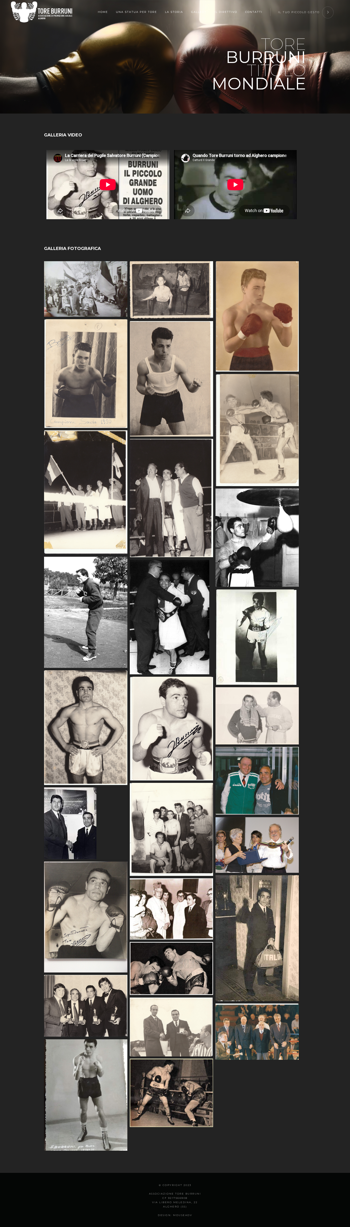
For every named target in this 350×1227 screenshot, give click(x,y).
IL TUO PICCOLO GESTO (299, 12)
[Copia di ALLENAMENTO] (257, 538)
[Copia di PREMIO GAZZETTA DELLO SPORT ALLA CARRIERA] (257, 1031)
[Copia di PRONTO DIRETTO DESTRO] (171, 1093)
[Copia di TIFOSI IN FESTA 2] (85, 289)
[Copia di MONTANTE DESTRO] (171, 968)
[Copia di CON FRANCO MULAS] (257, 715)
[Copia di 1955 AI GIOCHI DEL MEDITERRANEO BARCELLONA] (171, 379)
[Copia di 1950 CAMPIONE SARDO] (85, 373)
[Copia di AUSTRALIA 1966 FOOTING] (85, 612)
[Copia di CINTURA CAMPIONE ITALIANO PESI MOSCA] (85, 727)
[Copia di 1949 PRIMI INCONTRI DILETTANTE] (257, 316)
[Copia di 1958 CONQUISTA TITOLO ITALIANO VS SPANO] (257, 430)
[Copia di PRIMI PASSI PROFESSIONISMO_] (85, 1095)
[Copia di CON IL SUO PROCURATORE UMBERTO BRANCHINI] (257, 781)
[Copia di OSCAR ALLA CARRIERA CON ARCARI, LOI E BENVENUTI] (85, 1006)
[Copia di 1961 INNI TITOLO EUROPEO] (85, 492)
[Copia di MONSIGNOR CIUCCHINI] (171, 909)
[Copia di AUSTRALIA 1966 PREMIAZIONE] (171, 617)
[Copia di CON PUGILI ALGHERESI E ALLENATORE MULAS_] (171, 829)
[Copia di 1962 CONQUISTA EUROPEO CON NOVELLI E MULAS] (171, 498)
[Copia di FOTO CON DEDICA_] (85, 917)
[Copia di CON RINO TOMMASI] (85, 823)
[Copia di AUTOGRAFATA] (257, 637)
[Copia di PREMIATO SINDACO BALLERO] (171, 1027)
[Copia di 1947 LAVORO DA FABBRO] (171, 290)
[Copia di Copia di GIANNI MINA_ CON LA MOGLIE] (257, 845)
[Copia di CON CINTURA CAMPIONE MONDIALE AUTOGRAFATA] (171, 728)
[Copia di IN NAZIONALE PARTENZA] (257, 938)
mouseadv (182, 1215)
